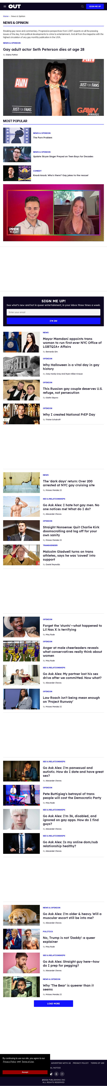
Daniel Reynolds (53, 564)
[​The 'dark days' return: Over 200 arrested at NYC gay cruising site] (21, 482)
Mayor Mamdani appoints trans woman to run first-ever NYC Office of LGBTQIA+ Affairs (72, 343)
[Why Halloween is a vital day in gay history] (21, 366)
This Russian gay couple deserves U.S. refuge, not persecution (72, 391)
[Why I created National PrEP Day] (21, 413)
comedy (37, 171)
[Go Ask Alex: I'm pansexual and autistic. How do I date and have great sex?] (21, 771)
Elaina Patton (12, 55)
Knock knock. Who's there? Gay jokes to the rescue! (60, 175)
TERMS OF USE (97, 1063)
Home (5, 16)
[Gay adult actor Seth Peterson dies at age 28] (53, 87)
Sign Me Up (95, 6)
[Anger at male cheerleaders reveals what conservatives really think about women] (21, 651)
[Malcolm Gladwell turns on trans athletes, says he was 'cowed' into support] (21, 554)
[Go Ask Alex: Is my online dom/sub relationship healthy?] (21, 843)
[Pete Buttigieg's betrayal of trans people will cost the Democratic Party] (21, 795)
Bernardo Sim (52, 352)
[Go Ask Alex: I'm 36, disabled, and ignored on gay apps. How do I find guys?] (21, 819)
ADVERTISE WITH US (61, 1063)
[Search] (82, 6)
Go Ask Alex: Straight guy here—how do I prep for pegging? (71, 963)
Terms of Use (28, 1062)
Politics (48, 931)
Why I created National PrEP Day (69, 414)
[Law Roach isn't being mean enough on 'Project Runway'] (21, 699)
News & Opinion (11, 43)
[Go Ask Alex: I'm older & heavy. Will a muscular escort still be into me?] (21, 915)
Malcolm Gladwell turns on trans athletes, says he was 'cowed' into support (69, 555)
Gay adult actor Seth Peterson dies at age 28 (43, 49)
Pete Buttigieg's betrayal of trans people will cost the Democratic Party (72, 796)
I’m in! (53, 321)
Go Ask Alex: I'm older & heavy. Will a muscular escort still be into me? (72, 916)
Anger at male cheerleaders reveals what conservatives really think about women (72, 652)
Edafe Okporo (52, 398)
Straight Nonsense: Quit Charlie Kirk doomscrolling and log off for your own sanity (71, 531)
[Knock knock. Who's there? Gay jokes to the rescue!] (17, 173)
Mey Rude (50, 635)
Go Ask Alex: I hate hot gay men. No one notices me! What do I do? (71, 507)
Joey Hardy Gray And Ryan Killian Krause (64, 374)
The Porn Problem (42, 137)
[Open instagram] (62, 1074)
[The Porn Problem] (17, 135)
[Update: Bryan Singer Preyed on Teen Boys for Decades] (17, 154)
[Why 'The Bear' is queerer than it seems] (21, 986)
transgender (50, 545)
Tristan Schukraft (53, 420)
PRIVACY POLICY (81, 1063)
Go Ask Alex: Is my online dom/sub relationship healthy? (70, 844)
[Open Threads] (56, 1074)
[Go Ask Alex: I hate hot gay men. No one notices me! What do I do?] (21, 506)
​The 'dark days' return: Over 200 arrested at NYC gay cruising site (69, 483)
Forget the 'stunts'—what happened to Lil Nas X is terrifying (72, 627)
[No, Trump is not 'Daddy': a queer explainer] (21, 939)
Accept (25, 1072)
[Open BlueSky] (51, 1074)
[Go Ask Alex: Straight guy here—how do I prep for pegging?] (21, 963)
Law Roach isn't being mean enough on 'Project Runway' (71, 700)
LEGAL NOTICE (53, 1068)
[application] (53, 212)
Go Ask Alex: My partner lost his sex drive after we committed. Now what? (72, 676)
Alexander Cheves (53, 514)
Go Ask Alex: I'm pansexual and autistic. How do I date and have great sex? (73, 772)
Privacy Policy (9, 1062)
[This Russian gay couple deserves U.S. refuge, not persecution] (21, 390)
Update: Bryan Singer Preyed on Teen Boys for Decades (63, 156)
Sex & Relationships (54, 499)
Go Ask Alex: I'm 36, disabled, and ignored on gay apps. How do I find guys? (71, 820)
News (46, 333)
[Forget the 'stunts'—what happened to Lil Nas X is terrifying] (21, 627)
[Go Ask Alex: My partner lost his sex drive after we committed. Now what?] (21, 675)
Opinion (47, 359)
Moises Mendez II (54, 490)
